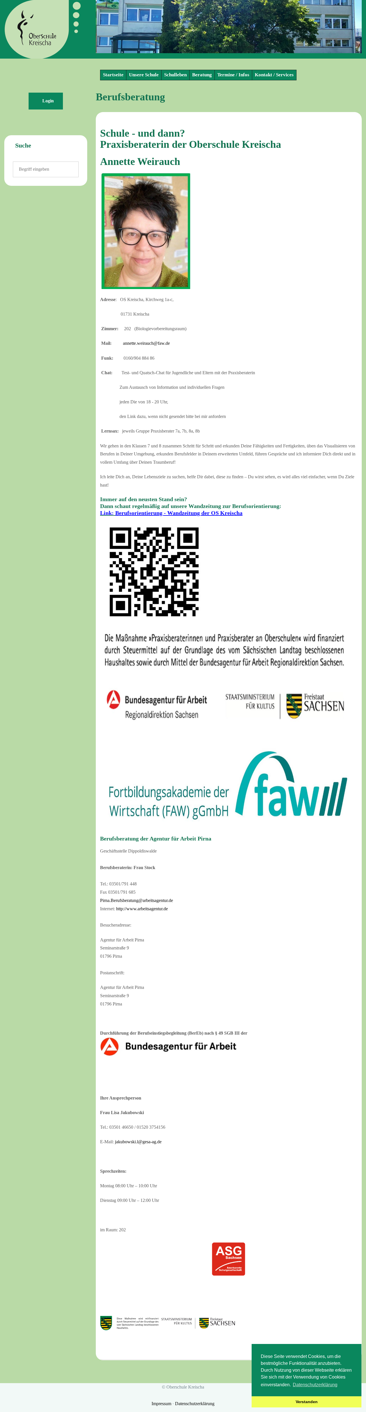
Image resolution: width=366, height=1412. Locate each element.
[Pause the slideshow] (344, 26)
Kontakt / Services (274, 74)
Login (47, 100)
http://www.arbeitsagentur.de (142, 908)
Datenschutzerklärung (194, 1403)
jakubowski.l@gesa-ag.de (138, 1141)
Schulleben (175, 74)
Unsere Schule (144, 74)
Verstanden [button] (307, 1401)
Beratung (202, 74)
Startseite (113, 74)
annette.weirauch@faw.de (146, 343)
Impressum (162, 1403)
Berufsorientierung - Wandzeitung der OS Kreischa (178, 513)
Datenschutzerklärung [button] (315, 1384)
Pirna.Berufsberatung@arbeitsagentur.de (136, 900)
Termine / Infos (233, 74)
